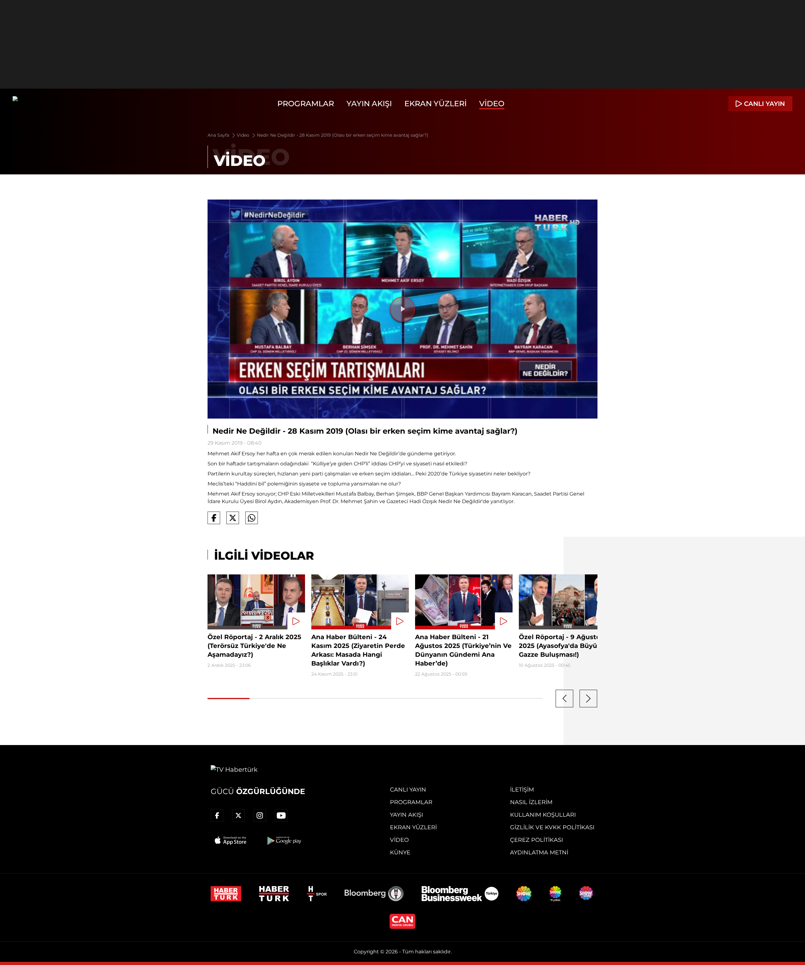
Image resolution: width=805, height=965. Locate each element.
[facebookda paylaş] (214, 518)
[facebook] (217, 815)
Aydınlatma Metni (539, 852)
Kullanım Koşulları (543, 814)
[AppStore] (231, 840)
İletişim (522, 789)
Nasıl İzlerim (531, 802)
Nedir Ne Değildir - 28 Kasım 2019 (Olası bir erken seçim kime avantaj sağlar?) (342, 135)
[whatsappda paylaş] (251, 518)
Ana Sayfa (219, 135)
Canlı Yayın (408, 789)
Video (491, 103)
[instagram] (259, 815)
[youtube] (281, 815)
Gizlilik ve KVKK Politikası (552, 827)
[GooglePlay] (284, 840)
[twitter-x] (238, 815)
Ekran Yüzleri (435, 103)
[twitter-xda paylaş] (232, 518)
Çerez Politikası (536, 839)
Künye (400, 852)
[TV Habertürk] (36, 103)
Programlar (305, 103)
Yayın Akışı (369, 103)
